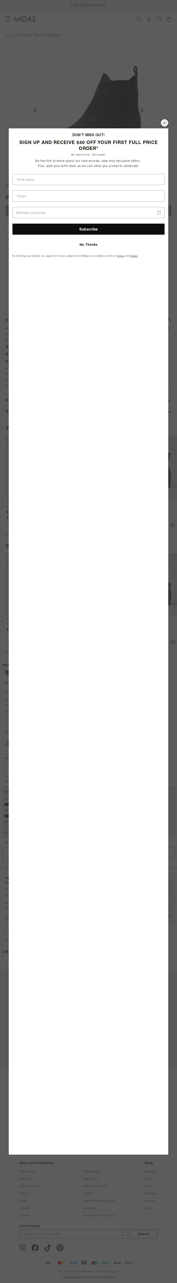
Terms (120, 255)
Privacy (134, 255)
